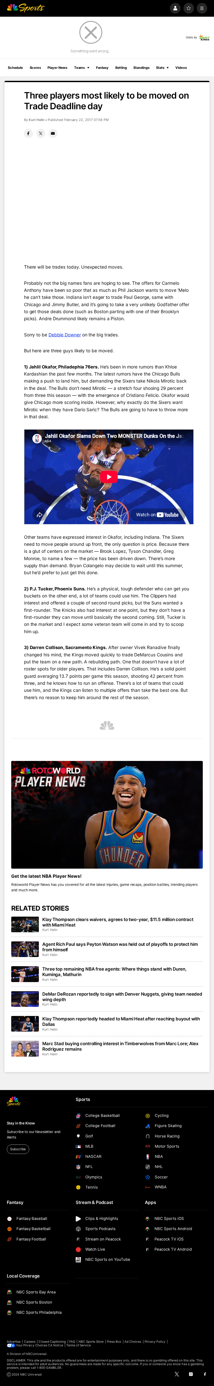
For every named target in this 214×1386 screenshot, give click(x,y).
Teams (79, 68)
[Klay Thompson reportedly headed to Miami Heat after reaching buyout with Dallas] (25, 1024)
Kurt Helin (37, 120)
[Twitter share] (40, 133)
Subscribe (18, 1149)
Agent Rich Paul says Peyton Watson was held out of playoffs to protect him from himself (120, 946)
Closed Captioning (52, 1341)
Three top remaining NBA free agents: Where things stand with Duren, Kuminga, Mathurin (114, 971)
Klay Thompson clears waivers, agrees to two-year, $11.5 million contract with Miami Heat (117, 922)
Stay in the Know (21, 1123)
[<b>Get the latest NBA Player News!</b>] (107, 815)
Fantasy (102, 68)
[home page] (26, 8)
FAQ (72, 1341)
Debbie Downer (65, 334)
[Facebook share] (28, 133)
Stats (160, 68)
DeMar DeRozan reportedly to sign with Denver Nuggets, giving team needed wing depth (122, 996)
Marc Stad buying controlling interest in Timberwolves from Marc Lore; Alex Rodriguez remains (120, 1046)
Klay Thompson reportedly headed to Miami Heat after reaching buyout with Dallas (121, 1021)
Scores (35, 68)
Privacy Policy (155, 1341)
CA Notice (55, 1345)
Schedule (15, 68)
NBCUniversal (36, 1354)
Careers (29, 1341)
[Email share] (53, 133)
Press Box (114, 1341)
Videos (181, 68)
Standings (141, 68)
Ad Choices (132, 1341)
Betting (121, 68)
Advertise (14, 1341)
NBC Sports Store (91, 1341)
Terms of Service (78, 1345)
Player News (57, 68)
